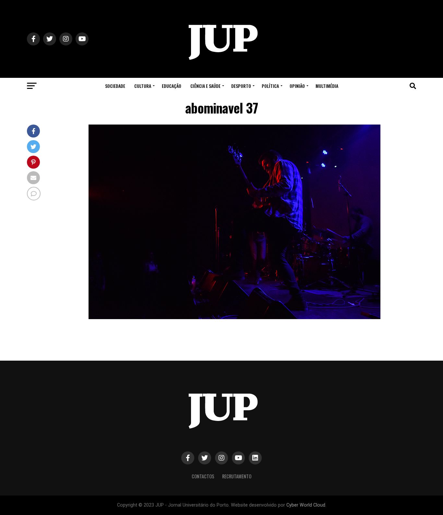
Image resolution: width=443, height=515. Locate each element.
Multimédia (327, 85)
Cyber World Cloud (305, 505)
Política (270, 85)
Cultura (142, 85)
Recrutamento (236, 476)
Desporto (241, 85)
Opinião (297, 85)
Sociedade (115, 85)
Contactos (203, 476)
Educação (171, 85)
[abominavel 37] (234, 317)
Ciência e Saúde (205, 85)
